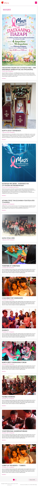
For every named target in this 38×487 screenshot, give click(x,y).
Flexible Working (8, 397)
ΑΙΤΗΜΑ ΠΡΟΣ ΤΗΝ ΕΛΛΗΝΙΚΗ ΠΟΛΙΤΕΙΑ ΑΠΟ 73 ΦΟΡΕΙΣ (18, 201)
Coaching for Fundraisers (12, 298)
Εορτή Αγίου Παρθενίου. (11, 131)
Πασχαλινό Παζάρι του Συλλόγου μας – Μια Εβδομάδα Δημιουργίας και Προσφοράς (19, 69)
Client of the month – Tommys (13, 465)
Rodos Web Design (33, 484)
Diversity (5, 330)
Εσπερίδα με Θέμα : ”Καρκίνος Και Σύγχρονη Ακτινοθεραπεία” (15, 185)
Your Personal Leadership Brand (14, 431)
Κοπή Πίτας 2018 (8, 238)
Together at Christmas (11, 266)
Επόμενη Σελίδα (33, 479)
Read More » (4, 78)
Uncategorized (10, 71)
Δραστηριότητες (16, 187)
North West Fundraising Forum (14, 362)
